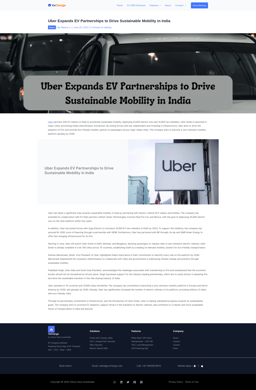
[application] (159, 5)
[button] (199, 5)
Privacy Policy (176, 382)
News (52, 27)
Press (175, 348)
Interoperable (137, 341)
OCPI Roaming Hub (139, 348)
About (175, 338)
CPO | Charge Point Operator (102, 341)
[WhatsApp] (114, 382)
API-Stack (147, 338)
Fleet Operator (96, 345)
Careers (176, 341)
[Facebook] (134, 382)
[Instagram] (141, 382)
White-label (136, 338)
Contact (176, 345)
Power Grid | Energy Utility (101, 338)
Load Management (145, 345)
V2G (133, 345)
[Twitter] (128, 382)
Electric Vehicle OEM (98, 348)
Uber (50, 122)
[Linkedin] (121, 382)
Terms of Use (192, 382)
